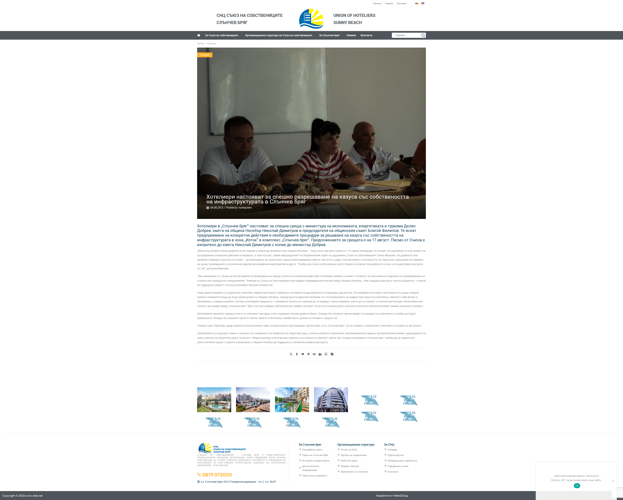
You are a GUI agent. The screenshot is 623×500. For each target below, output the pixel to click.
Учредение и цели (398, 466)
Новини (351, 35)
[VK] (303, 354)
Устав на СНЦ (349, 449)
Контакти (366, 35)
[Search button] (423, 35)
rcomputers (245, 207)
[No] (612, 481)
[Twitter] (292, 354)
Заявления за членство (354, 471)
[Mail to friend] (314, 354)
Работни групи (349, 460)
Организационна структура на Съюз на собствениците (278, 35)
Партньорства (396, 455)
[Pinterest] (308, 354)
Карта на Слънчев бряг (315, 455)
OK (577, 485)
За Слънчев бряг (329, 35)
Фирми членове (350, 466)
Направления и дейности (402, 460)
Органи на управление (354, 455)
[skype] (331, 354)
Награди (392, 449)
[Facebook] (297, 354)
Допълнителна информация (310, 468)
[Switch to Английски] (423, 3)
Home (200, 43)
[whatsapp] (326, 354)
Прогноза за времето (314, 475)
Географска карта (312, 449)
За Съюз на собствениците (221, 35)
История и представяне (316, 460)
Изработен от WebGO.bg (392, 495)
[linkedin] (320, 354)
